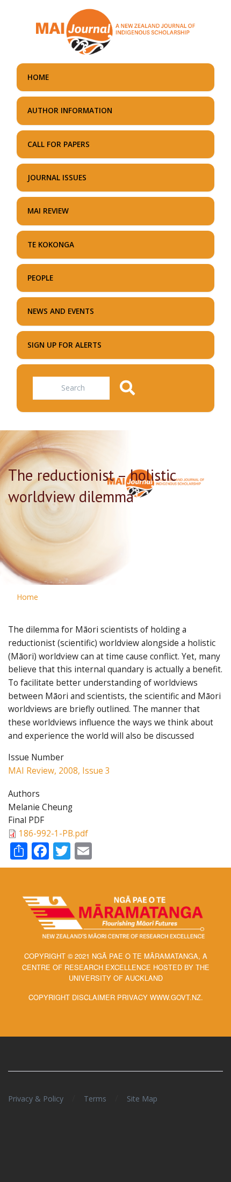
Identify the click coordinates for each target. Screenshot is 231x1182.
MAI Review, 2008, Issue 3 (59, 770)
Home (27, 597)
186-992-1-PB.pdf (53, 833)
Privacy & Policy (35, 1098)
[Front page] (115, 30)
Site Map (142, 1098)
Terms (95, 1098)
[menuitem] (115, 77)
